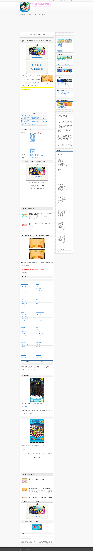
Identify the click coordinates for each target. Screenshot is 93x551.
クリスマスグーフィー (39, 292)
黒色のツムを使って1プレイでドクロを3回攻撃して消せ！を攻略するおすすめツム (40, 488)
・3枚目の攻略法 (32, 137)
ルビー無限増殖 (61, 249)
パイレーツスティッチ (39, 342)
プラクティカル (23, 357)
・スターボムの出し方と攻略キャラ (63, 94)
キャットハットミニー (24, 301)
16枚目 (42, 68)
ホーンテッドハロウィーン (62, 188)
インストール (60, 154)
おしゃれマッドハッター (40, 312)
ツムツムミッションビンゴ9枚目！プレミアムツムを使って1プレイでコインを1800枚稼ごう (41, 498)
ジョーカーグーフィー (39, 320)
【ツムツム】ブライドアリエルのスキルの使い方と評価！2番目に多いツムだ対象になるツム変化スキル (65, 126)
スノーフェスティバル (61, 197)
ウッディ (37, 286)
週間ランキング (60, 159)
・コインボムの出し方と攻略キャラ (63, 93)
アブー (22, 299)
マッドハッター (23, 314)
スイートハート (60, 196)
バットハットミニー (39, 348)
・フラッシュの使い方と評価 (62, 63)
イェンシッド (38, 355)
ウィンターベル (23, 355)
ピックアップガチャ (61, 215)
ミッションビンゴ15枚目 (62, 239)
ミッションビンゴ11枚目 (62, 235)
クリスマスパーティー (61, 185)
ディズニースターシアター (62, 184)
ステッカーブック (61, 187)
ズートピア (60, 203)
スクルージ (23, 327)
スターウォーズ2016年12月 (62, 199)
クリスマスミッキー (39, 290)
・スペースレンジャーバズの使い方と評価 (64, 72)
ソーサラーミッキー (24, 284)
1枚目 (33, 64)
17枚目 (32, 69)
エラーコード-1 (60, 171)
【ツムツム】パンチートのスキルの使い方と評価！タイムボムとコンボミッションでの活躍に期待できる (65, 145)
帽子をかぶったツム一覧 (25, 120)
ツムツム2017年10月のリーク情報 (35, 154)
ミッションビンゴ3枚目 (61, 226)
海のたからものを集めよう (62, 213)
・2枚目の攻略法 (32, 136)
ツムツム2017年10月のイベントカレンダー (36, 155)
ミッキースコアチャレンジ (62, 211)
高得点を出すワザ (61, 223)
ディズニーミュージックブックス (63, 183)
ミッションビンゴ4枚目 (61, 227)
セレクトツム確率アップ (61, 216)
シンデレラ (60, 202)
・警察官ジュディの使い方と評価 (62, 60)
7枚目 (38, 65)
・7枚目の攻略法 (32, 141)
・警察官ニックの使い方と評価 (62, 59)
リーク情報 (60, 217)
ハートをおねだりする (61, 166)
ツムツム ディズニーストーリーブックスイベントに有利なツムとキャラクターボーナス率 (41, 479)
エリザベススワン (39, 316)
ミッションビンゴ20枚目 (62, 243)
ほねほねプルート (39, 303)
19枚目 (38, 69)
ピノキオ (37, 305)
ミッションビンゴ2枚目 (61, 225)
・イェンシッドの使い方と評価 (62, 83)
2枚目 (35, 64)
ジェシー (22, 290)
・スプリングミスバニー (33, 152)
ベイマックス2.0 (24, 340)
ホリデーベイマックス (24, 350)
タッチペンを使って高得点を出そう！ (35, 157)
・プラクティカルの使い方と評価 (62, 84)
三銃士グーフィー (39, 329)
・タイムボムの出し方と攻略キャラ (63, 92)
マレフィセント (23, 333)
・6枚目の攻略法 (32, 140)
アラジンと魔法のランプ (61, 214)
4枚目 (41, 64)
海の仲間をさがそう (61, 200)
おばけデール (38, 299)
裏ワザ (59, 248)
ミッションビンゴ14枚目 (62, 238)
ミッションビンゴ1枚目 (61, 224)
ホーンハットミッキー (24, 303)
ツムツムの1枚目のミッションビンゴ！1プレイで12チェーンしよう (41, 224)
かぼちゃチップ (38, 301)
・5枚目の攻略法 (32, 139)
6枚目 (35, 65)
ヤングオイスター (26, 123)
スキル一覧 (59, 175)
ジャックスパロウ (24, 316)
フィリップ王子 (23, 335)
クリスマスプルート (39, 335)
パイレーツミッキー (24, 342)
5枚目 (33, 65)
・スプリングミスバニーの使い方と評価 (63, 64)
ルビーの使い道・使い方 (61, 161)
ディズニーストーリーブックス (62, 189)
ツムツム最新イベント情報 (27, 115)
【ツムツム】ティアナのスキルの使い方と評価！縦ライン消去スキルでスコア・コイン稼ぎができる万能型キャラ (65, 122)
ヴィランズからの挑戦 (61, 204)
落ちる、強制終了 (61, 170)
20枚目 (42, 69)
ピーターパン (23, 348)
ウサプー (22, 288)
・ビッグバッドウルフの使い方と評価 (63, 85)
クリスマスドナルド (24, 292)
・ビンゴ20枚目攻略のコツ (34, 143)
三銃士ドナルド (23, 331)
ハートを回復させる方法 (61, 164)
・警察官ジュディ (32, 149)
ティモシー (38, 346)
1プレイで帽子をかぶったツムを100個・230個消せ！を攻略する (32, 118)
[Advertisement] (46, 23)
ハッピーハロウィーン (61, 212)
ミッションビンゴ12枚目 (62, 236)
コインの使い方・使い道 (61, 163)
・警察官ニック (32, 148)
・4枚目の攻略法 (32, 138)
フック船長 (23, 320)
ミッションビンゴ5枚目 (61, 228)
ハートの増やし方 (61, 222)
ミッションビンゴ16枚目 (62, 240)
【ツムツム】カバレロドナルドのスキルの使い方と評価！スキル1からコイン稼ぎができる (65, 139)
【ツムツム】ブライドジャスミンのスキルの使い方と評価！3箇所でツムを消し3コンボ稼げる (65, 119)
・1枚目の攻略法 (32, 135)
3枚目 (38, 64)
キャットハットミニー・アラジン (28, 124)
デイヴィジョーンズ (24, 318)
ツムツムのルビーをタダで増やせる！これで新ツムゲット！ (33, 117)
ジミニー (22, 307)
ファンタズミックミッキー (40, 333)
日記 (58, 251)
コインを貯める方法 (61, 162)
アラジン (22, 447)
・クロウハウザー (32, 150)
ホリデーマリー (38, 350)
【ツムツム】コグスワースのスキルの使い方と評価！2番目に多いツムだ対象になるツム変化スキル (65, 130)
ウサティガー (38, 288)
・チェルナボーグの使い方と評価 (62, 82)
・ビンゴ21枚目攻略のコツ (34, 144)
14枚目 (35, 68)
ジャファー (38, 318)
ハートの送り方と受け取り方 (62, 165)
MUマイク (23, 346)
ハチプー (37, 284)
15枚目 (38, 68)
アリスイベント (60, 201)
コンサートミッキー (24, 305)
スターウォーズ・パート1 (62, 209)
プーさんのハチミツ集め (61, 186)
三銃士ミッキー (23, 329)
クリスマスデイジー (39, 340)
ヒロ (37, 327)
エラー (59, 168)
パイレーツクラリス (24, 344)
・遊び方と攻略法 (32, 134)
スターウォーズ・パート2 (62, 210)
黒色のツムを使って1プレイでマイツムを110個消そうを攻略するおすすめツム (41, 214)
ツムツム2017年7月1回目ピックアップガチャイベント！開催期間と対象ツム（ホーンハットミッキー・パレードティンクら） (45, 542)
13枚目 (32, 68)
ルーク (37, 307)
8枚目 (41, 65)
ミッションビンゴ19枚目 (62, 242)
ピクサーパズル (60, 190)
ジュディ (22, 312)
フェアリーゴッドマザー (40, 314)
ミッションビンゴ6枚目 (61, 229)
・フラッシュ (32, 151)
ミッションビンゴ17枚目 (62, 241)
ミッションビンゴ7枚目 (61, 230)
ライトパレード (60, 198)
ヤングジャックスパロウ (40, 344)
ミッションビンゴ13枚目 (62, 237)
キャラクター (60, 152)
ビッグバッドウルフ (39, 357)
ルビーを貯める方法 (61, 160)
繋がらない (60, 169)
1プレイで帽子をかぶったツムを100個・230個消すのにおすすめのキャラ (34, 121)
